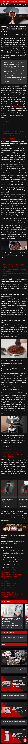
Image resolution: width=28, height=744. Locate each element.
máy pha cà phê (9, 567)
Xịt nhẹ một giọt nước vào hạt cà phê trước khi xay (16, 74)
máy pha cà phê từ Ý (7, 590)
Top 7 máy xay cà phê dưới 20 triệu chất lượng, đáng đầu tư (15, 455)
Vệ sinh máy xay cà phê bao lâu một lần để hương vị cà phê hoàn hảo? (14, 132)
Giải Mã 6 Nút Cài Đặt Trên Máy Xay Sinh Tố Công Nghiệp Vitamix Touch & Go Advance (11, 620)
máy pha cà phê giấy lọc (8, 579)
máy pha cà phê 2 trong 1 (8, 592)
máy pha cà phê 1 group (7, 585)
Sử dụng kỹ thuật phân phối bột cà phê (16, 77)
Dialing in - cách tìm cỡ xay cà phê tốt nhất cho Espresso (14, 126)
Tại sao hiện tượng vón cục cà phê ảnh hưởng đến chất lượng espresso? (14, 67)
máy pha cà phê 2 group (8, 588)
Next (26, 491)
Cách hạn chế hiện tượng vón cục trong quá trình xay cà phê (15, 70)
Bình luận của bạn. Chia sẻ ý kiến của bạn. (15, 638)
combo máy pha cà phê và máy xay (11, 574)
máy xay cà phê (17, 106)
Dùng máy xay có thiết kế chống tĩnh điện (16, 80)
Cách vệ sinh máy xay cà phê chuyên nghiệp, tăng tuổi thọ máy (13, 266)
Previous (2, 491)
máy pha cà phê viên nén (8, 581)
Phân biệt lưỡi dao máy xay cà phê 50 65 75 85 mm (15, 275)
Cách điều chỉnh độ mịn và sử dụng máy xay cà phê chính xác (14, 137)
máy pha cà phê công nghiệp (9, 576)
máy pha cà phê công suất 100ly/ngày (12, 594)
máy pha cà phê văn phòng (8, 583)
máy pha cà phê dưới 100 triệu (9, 596)
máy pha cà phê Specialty (8, 570)
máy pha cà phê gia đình (8, 572)
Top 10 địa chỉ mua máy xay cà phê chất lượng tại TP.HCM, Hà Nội (14, 451)
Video (4, 645)
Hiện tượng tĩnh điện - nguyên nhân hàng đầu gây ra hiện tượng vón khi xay (14, 63)
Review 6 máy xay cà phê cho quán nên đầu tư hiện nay (14, 270)
